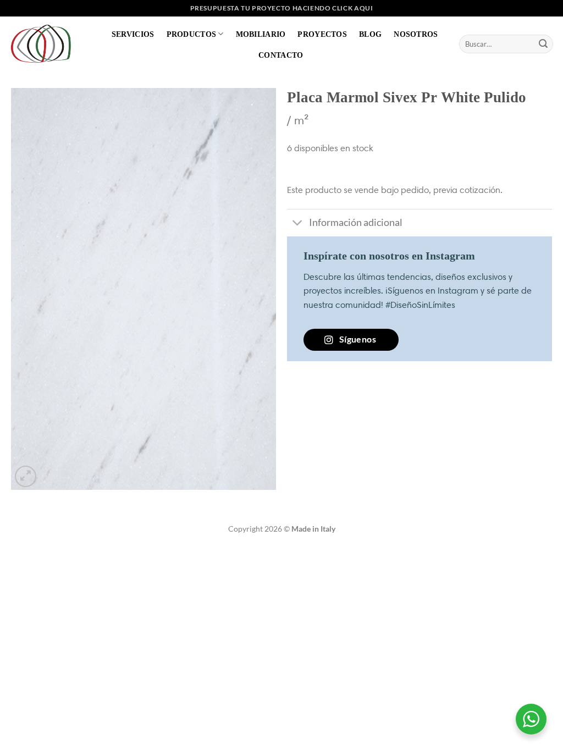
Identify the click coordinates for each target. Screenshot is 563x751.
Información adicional (355, 222)
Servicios (133, 34)
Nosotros (416, 34)
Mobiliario (261, 34)
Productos (192, 34)
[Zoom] (25, 476)
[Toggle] (297, 224)
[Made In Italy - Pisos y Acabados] (44, 44)
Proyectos (322, 34)
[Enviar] (543, 44)
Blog (370, 34)
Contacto (280, 55)
